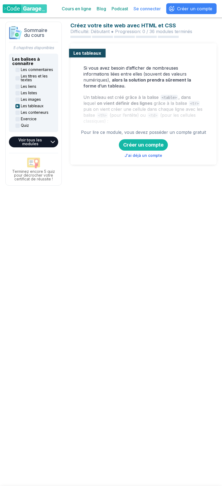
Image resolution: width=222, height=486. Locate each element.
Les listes (29, 93)
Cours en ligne (76, 8)
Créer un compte (194, 8)
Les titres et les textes (34, 78)
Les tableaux (32, 106)
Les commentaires (37, 70)
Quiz (25, 125)
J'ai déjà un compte (143, 155)
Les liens (28, 86)
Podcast (120, 8)
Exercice (29, 119)
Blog (101, 8)
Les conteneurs (34, 112)
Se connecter (147, 8)
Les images (31, 99)
